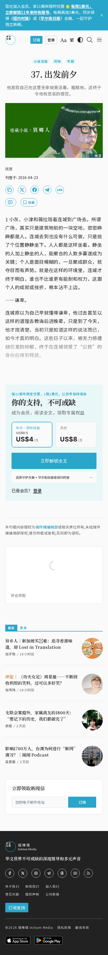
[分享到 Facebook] (34, 190)
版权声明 (32, 894)
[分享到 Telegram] (47, 190)
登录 (37, 490)
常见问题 (12, 894)
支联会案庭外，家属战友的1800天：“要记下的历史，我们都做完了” (39, 716)
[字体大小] (63, 40)
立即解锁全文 (54, 460)
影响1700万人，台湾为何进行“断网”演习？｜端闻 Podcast (41, 752)
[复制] (9, 190)
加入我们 (53, 886)
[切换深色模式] (80, 40)
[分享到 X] (22, 190)
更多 (23, 627)
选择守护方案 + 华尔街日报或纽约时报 (42, 477)
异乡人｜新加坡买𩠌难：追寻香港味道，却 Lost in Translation (38, 644)
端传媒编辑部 (46, 527)
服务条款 (82, 927)
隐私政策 (64, 927)
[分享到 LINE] (60, 190)
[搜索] (90, 40)
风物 (57, 61)
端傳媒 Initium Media (35, 927)
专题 (70, 61)
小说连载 (41, 61)
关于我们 (12, 886)
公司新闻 (53, 894)
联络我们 (32, 886)
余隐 (8, 725)
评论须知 (18, 595)
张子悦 (10, 653)
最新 (11, 627)
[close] (102, 15)
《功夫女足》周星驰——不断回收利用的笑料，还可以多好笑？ (41, 680)
